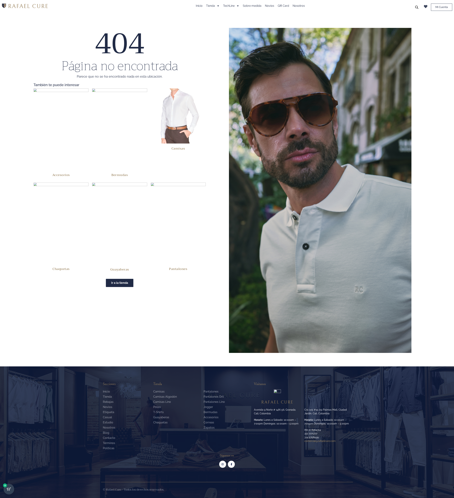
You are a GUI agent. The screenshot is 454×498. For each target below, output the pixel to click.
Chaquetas (61, 269)
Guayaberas (119, 269)
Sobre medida (252, 5)
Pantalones (178, 269)
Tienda (210, 5)
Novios (269, 5)
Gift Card (283, 5)
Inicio (199, 5)
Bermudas (119, 175)
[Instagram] (222, 464)
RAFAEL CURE (28, 6)
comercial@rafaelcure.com (320, 441)
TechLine (229, 5)
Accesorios (61, 175)
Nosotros (299, 5)
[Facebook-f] (231, 464)
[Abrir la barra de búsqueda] (417, 7)
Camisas (178, 148)
